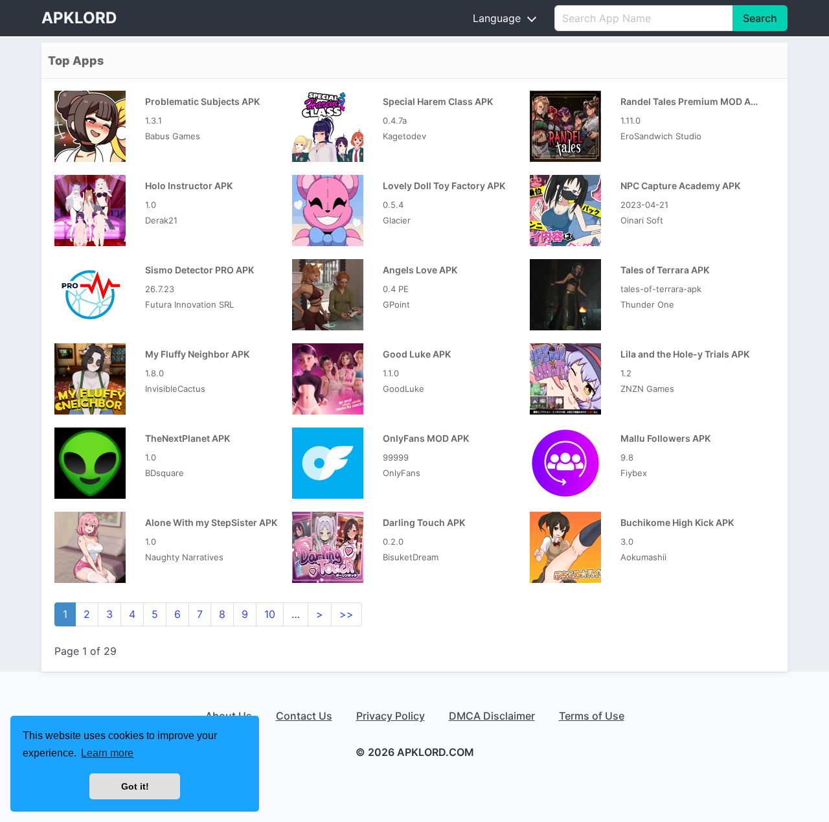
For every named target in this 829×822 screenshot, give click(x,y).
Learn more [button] (107, 753)
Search (760, 18)
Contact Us (304, 715)
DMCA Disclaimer (492, 715)
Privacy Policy (390, 715)
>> (346, 614)
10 (269, 614)
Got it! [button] (135, 786)
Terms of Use (591, 715)
